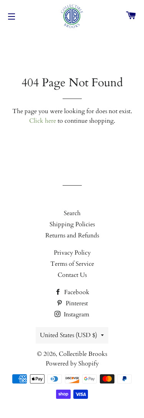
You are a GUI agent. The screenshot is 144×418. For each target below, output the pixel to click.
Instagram (75, 314)
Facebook (76, 292)
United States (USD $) (68, 335)
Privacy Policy (72, 252)
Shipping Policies (72, 224)
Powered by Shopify (72, 363)
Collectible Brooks (83, 354)
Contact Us (72, 275)
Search (72, 213)
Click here (42, 121)
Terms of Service (72, 264)
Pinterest (76, 303)
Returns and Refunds (72, 235)
